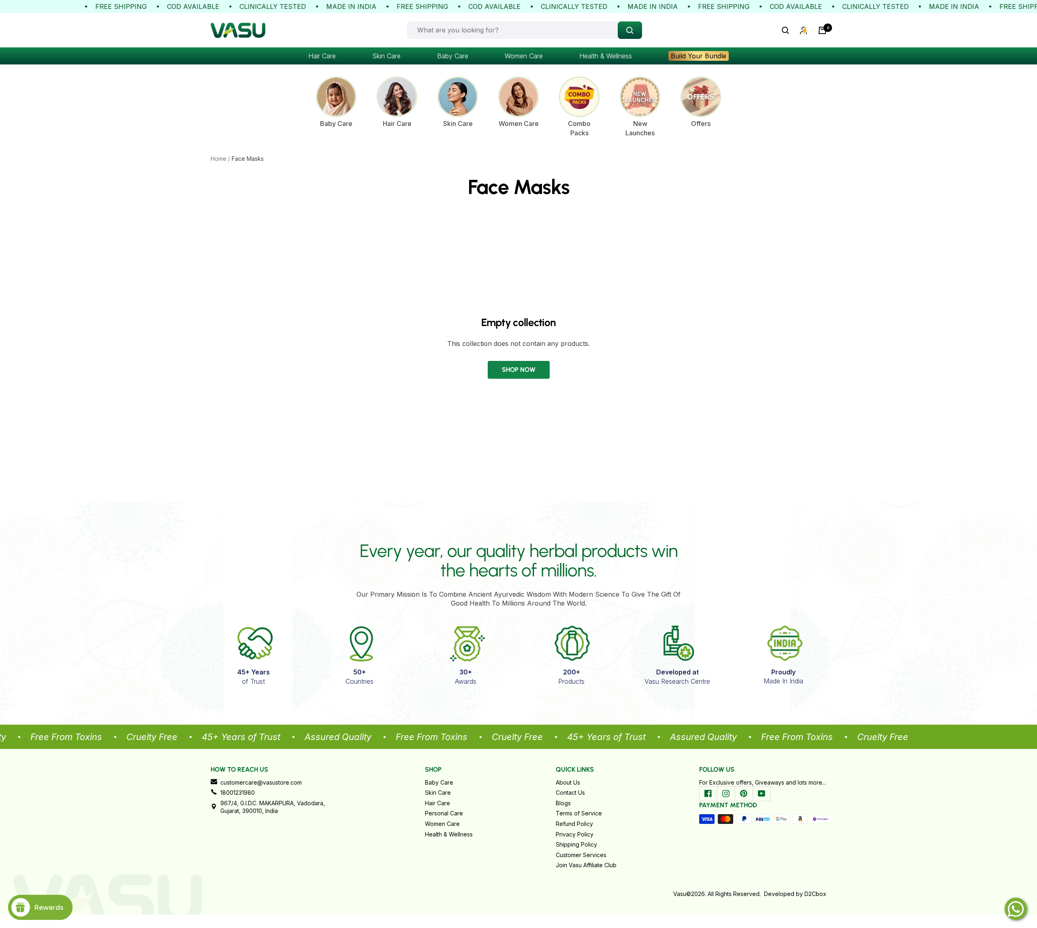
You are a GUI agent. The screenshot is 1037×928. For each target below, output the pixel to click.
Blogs (563, 803)
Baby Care (452, 56)
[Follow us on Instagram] (726, 793)
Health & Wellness (605, 56)
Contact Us (570, 792)
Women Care (524, 56)
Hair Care (322, 56)
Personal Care (444, 813)
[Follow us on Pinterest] (744, 793)
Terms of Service (579, 813)
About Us (568, 782)
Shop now (519, 369)
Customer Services (581, 854)
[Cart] (822, 30)
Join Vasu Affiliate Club (586, 865)
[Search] (785, 30)
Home (218, 158)
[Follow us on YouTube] (761, 793)
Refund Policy (574, 823)
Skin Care (386, 56)
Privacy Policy (574, 834)
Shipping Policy (576, 844)
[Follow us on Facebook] (708, 793)
